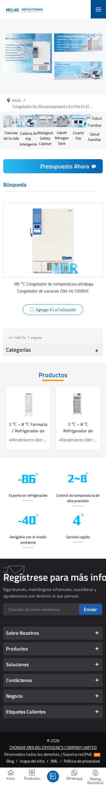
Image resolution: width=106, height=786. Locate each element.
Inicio (17, 100)
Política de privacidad (82, 761)
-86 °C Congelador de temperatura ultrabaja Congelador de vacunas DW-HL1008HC (53, 287)
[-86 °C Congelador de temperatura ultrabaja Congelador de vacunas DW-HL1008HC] (53, 240)
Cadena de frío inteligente (28, 138)
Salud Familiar (94, 136)
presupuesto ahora (64, 166)
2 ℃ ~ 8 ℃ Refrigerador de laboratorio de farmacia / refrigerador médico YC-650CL (78, 427)
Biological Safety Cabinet (45, 138)
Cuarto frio (78, 135)
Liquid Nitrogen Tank (62, 138)
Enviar (90, 609)
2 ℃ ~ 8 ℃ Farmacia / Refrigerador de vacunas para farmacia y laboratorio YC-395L (28, 427)
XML (54, 761)
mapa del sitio (32, 761)
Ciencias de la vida (11, 135)
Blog (10, 761)
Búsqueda (14, 185)
